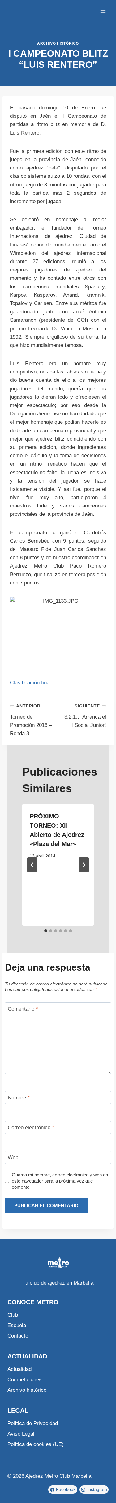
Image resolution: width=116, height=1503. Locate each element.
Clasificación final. (31, 683)
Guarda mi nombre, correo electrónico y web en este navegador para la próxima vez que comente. (60, 1181)
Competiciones (24, 1380)
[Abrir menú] (103, 12)
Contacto (17, 1336)
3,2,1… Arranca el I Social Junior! (85, 716)
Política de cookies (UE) (35, 1444)
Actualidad (19, 1369)
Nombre (19, 1098)
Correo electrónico (31, 1127)
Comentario (23, 1009)
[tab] (45, 930)
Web (13, 1157)
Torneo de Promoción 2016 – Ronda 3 (31, 720)
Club (12, 1315)
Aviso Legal (20, 1434)
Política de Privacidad (32, 1423)
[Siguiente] (84, 864)
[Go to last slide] (32, 864)
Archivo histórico (58, 43)
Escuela (16, 1325)
